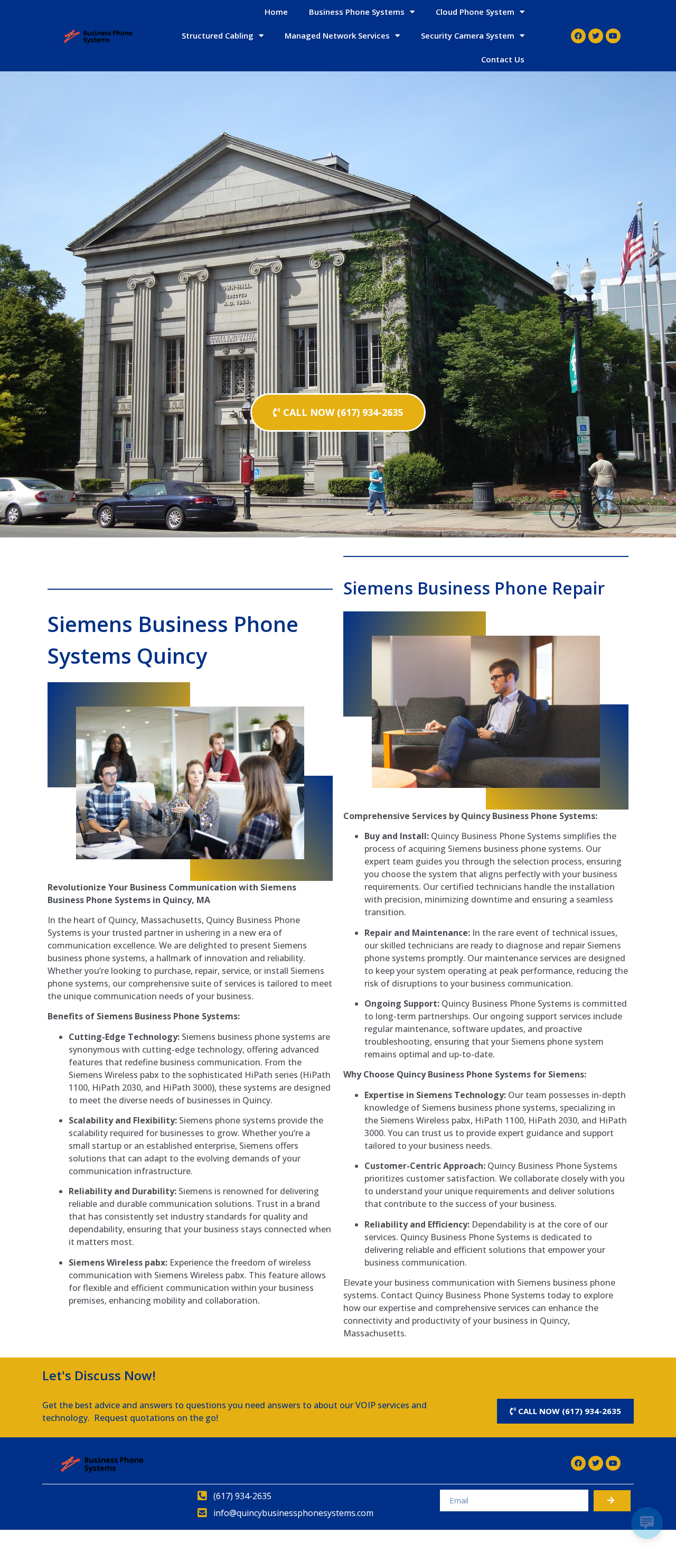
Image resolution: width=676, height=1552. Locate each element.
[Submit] (612, 1500)
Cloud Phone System (475, 11)
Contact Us (502, 59)
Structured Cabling (217, 35)
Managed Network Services (337, 35)
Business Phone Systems (357, 11)
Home (276, 11)
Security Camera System (467, 35)
